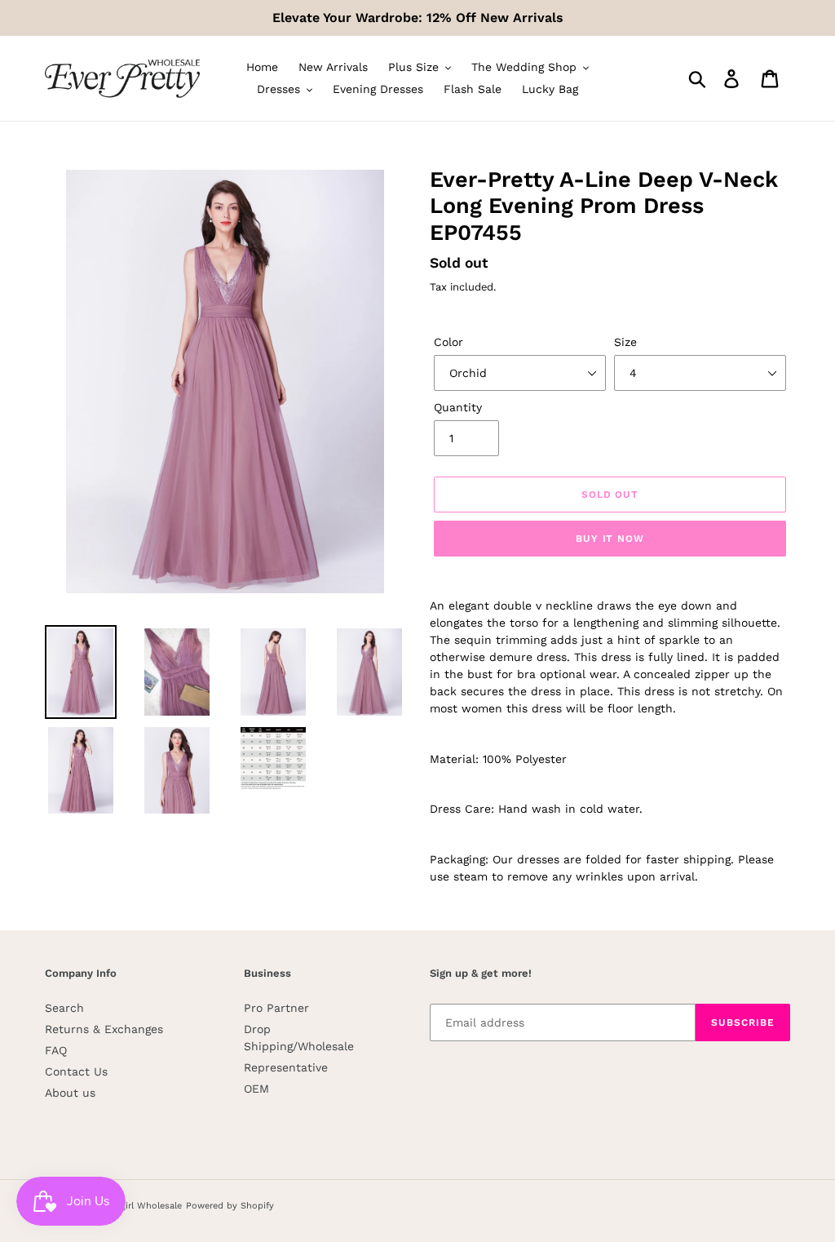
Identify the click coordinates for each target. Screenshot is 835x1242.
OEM (256, 1088)
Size (625, 341)
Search (64, 1007)
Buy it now (610, 538)
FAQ (56, 1050)
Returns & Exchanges (104, 1029)
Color (448, 341)
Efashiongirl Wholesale (132, 1205)
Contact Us (76, 1071)
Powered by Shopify (230, 1205)
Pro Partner (276, 1007)
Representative (286, 1067)
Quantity (458, 407)
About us (70, 1092)
